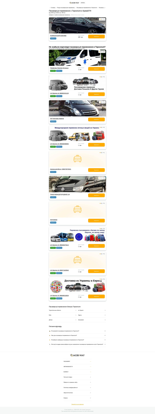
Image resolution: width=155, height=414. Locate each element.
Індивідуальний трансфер (58, 35)
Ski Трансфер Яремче (57, 118)
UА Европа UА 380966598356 (59, 144)
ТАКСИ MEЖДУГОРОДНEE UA (60, 194)
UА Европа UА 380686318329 (59, 295)
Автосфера (53, 220)
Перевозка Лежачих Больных (59, 68)
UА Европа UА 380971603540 (59, 270)
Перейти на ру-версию (78, 404)
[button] (104, 25)
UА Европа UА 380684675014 (59, 245)
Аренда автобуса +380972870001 (60, 169)
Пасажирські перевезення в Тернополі (87, 7)
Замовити (96, 36)
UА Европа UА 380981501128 (59, 93)
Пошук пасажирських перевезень (66, 7)
